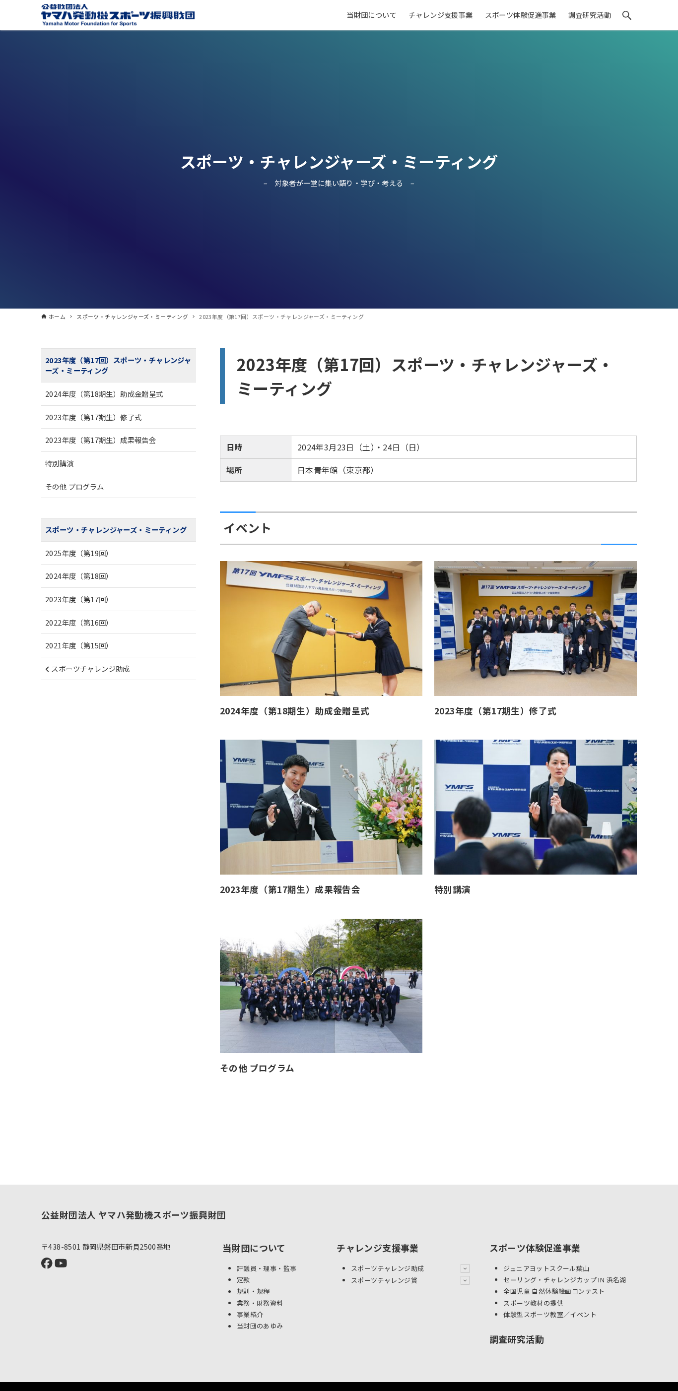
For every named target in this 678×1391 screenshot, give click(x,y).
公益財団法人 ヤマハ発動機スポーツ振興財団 (133, 1214)
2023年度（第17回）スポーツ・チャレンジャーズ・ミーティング (118, 365)
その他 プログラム (74, 486)
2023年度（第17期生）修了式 (93, 417)
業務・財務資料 (260, 1303)
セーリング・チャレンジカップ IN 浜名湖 (564, 1279)
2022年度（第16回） (79, 622)
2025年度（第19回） (79, 553)
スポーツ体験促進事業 (535, 1247)
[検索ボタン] (627, 15)
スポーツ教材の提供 (533, 1303)
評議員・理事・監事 (267, 1268)
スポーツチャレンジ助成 (90, 668)
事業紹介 (250, 1314)
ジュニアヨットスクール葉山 (546, 1268)
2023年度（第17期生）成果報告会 (100, 440)
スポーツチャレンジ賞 (384, 1280)
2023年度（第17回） (79, 599)
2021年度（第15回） (79, 645)
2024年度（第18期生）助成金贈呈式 (104, 394)
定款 (243, 1279)
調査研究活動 (516, 1338)
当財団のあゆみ (260, 1326)
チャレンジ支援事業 (378, 1247)
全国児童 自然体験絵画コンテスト (554, 1291)
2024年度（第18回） (79, 576)
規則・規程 (253, 1291)
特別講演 (59, 463)
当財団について (254, 1247)
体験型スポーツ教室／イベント (550, 1314)
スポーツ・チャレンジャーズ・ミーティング (339, 161)
